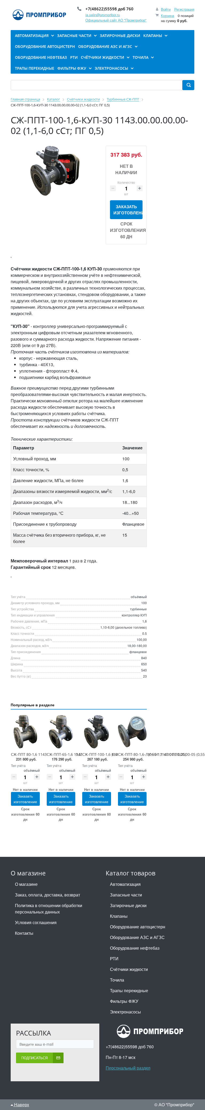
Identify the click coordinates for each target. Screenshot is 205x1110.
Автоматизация (125, 884)
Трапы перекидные (129, 990)
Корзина (167, 15)
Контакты (24, 933)
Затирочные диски (128, 905)
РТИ (114, 958)
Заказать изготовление (128, 210)
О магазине (26, 884)
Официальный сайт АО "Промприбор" (116, 20)
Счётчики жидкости (129, 969)
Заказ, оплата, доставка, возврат (47, 895)
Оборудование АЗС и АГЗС (137, 937)
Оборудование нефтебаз (134, 948)
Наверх (21, 1104)
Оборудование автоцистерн (137, 927)
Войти (166, 9)
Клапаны (119, 916)
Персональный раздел (128, 1068)
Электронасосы (125, 1012)
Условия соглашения (36, 922)
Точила (117, 980)
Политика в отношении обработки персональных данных (48, 908)
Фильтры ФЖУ (124, 1001)
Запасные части (126, 895)
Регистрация (184, 9)
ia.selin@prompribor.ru (102, 14)
